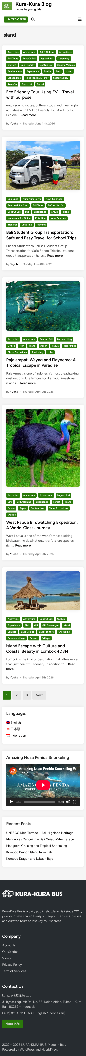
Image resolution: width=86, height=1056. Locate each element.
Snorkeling (37, 352)
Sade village (27, 631)
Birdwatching (64, 339)
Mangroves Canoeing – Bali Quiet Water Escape (40, 839)
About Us (8, 945)
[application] (43, 785)
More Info (12, 1024)
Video (6, 958)
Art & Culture (47, 52)
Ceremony (63, 58)
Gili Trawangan (50, 625)
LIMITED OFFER (16, 19)
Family (47, 71)
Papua (55, 345)
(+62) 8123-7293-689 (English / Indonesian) (33, 1013)
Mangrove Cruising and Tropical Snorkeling (36, 846)
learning (41, 224)
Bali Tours (13, 58)
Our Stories (10, 952)
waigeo (12, 514)
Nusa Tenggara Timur (36, 77)
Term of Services (14, 971)
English (15, 723)
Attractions (65, 52)
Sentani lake (37, 508)
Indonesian (18, 735)
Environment (15, 71)
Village (46, 638)
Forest (56, 501)
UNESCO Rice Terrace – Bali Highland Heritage (39, 833)
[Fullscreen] (75, 802)
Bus (27, 211)
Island (69, 71)
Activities (13, 52)
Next (39, 695)
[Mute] (68, 802)
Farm (58, 71)
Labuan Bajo (14, 77)
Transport (27, 84)
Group (54, 211)
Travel (40, 84)
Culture (12, 65)
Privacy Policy (12, 964)
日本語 (15, 729)
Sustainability (60, 77)
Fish (22, 345)
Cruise (11, 345)
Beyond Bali (46, 58)
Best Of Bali (29, 58)
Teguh (14, 264)
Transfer (12, 84)
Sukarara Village (16, 638)
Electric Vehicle (66, 65)
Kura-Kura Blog (33, 4)
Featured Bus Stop (18, 205)
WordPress (27, 1049)
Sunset (34, 638)
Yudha (14, 123)
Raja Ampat (69, 345)
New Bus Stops (54, 199)
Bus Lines (13, 199)
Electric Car (45, 65)
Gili (36, 625)
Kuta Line (40, 218)
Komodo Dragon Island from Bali (29, 852)
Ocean (43, 345)
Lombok (12, 631)
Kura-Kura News (32, 199)
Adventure (29, 52)
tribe (50, 352)
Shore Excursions (17, 352)
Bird (10, 501)
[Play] (11, 802)
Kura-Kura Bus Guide (19, 218)
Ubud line (27, 224)
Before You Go (56, 205)
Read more (28, 115)
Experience (33, 71)
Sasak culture (46, 631)
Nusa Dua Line (58, 218)
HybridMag (49, 1049)
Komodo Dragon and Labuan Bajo (29, 858)
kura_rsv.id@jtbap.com (18, 995)
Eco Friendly (28, 65)
